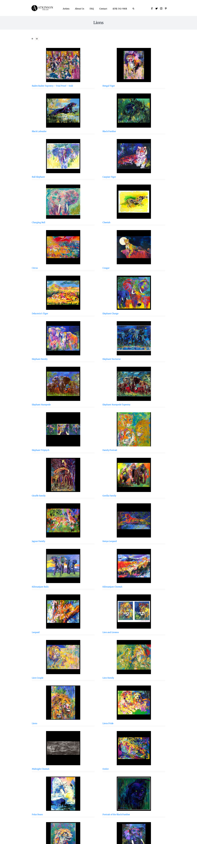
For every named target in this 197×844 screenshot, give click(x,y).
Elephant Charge (110, 313)
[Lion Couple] (63, 657)
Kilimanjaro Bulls (40, 586)
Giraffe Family (38, 495)
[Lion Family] (134, 657)
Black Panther (109, 131)
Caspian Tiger (109, 177)
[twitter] (156, 8)
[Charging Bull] (63, 202)
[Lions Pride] (134, 703)
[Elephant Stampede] (63, 384)
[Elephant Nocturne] (134, 338)
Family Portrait (109, 450)
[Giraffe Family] (63, 475)
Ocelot (105, 769)
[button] (133, 8)
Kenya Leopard (109, 541)
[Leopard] (63, 611)
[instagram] (161, 8)
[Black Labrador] (63, 110)
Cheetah (106, 222)
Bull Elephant (38, 177)
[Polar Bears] (63, 794)
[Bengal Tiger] (134, 65)
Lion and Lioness (110, 632)
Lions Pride (107, 723)
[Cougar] (134, 247)
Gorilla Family (109, 495)
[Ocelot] (134, 748)
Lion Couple (37, 678)
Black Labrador (39, 131)
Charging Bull (38, 222)
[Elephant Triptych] (63, 429)
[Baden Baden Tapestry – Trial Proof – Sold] (63, 65)
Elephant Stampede (41, 404)
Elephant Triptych (40, 450)
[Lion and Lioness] (134, 611)
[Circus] (63, 247)
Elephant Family (40, 359)
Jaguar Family (38, 541)
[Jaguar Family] (63, 520)
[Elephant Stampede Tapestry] (134, 384)
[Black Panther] (134, 110)
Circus (35, 268)
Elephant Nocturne (111, 359)
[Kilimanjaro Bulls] (63, 566)
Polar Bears (37, 814)
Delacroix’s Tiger (40, 313)
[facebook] (152, 8)
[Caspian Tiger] (134, 156)
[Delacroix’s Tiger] (63, 293)
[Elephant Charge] (134, 293)
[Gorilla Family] (134, 475)
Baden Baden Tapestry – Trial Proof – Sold (52, 85)
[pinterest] (166, 8)
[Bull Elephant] (63, 156)
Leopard (36, 632)
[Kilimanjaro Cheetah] (134, 566)
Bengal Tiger (108, 85)
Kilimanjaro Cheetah (112, 586)
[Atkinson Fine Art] (42, 6)
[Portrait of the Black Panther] (134, 794)
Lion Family (108, 678)
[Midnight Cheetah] (63, 748)
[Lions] (63, 703)
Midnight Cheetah (40, 769)
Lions (34, 723)
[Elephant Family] (63, 338)
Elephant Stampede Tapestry (116, 404)
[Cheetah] (134, 202)
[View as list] (37, 39)
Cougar (105, 268)
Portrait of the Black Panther (116, 814)
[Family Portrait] (134, 429)
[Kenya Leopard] (134, 520)
